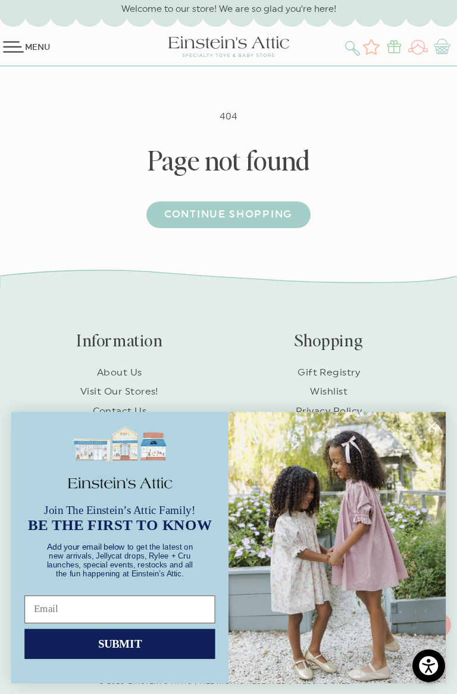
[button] (354, 47)
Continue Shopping (228, 214)
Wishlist (329, 391)
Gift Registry (329, 372)
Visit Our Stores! (119, 391)
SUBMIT (120, 643)
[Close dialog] (432, 426)
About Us (119, 372)
